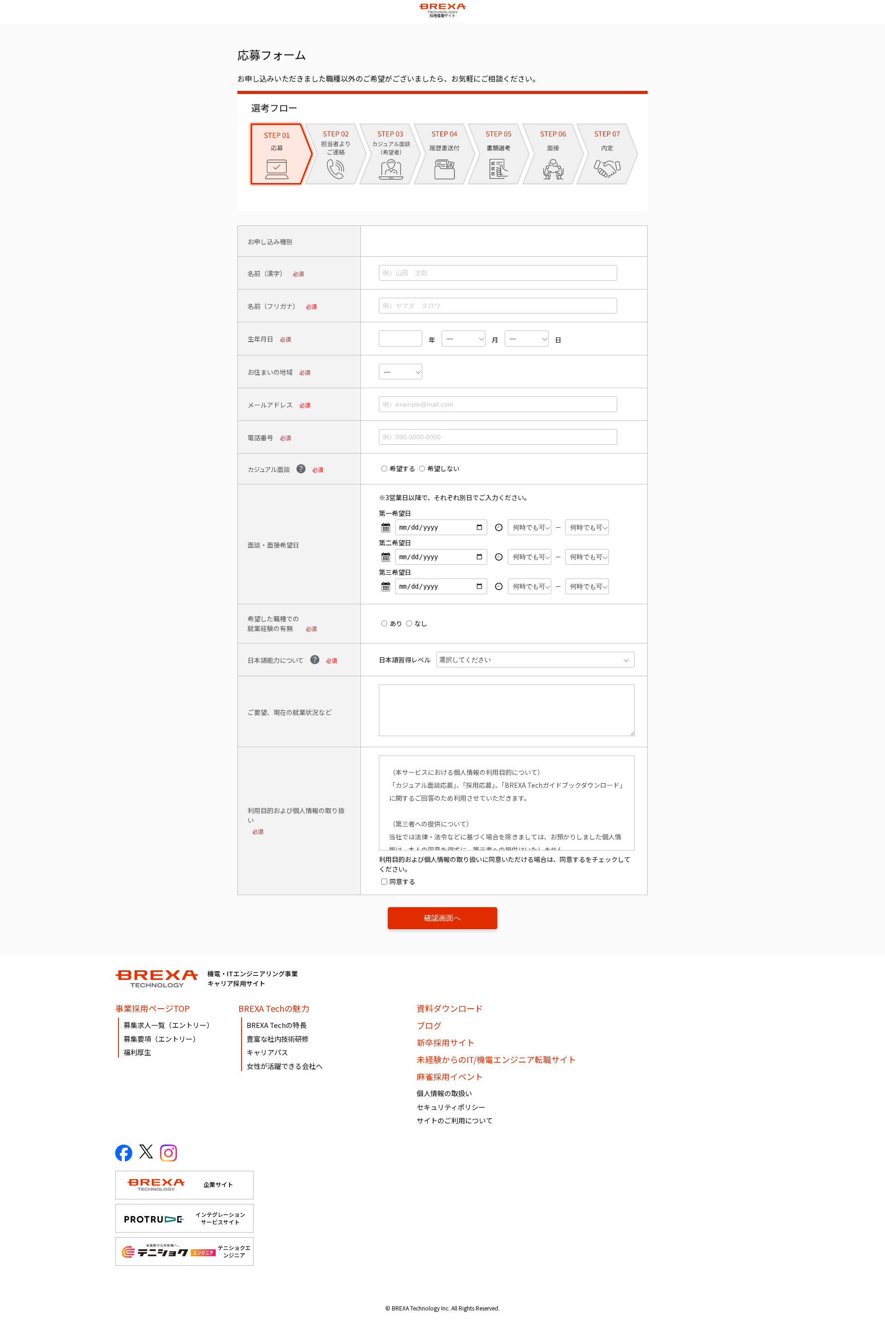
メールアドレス (270, 404)
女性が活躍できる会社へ (285, 1066)
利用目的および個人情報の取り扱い (296, 815)
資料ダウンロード (450, 1008)
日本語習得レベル (405, 659)
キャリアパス (267, 1052)
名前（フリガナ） (273, 306)
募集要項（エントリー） (162, 1039)
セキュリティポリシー (451, 1107)
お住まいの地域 (270, 372)
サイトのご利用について (455, 1120)
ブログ (429, 1025)
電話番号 (260, 437)
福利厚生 (137, 1052)
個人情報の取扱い (444, 1093)
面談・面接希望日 (273, 544)
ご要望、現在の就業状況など (289, 712)
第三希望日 (395, 572)
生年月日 (260, 338)
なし (420, 623)
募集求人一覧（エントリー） (168, 1025)
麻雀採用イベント (450, 1076)
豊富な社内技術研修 (278, 1039)
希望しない (443, 468)
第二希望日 (395, 542)
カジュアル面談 (269, 469)
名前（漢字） (267, 273)
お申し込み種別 (270, 241)
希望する (402, 468)
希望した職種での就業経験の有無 (273, 623)
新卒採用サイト (446, 1042)
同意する (402, 881)
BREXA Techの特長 (277, 1025)
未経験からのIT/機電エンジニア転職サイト (496, 1059)
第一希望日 (395, 513)
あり (395, 623)
